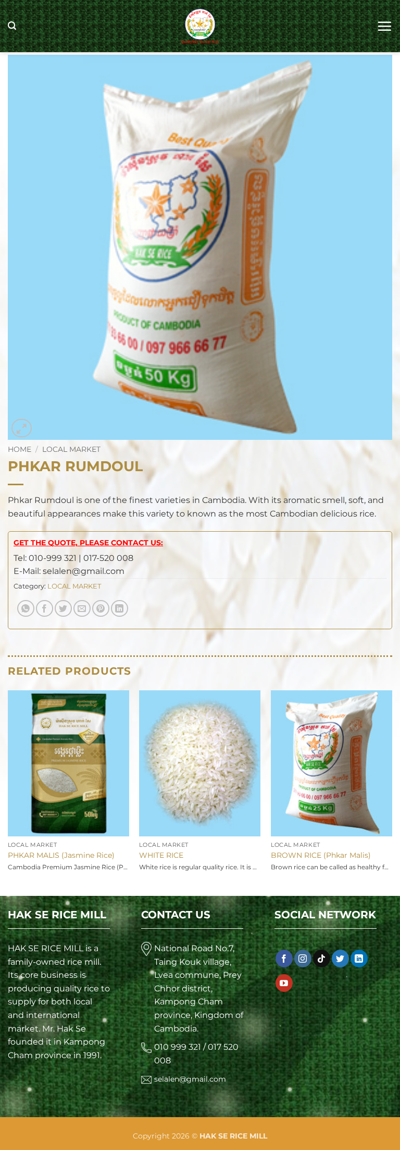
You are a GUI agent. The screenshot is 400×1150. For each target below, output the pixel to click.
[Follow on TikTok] (321, 958)
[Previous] (8, 790)
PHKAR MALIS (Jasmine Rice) (61, 855)
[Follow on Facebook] (284, 958)
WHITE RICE (161, 855)
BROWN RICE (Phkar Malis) (321, 855)
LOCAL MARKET (71, 449)
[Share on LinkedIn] (119, 608)
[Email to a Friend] (82, 608)
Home (19, 449)
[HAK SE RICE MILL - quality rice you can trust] (200, 26)
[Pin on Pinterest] (100, 608)
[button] (12, 26)
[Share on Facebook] (44, 608)
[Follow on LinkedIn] (359, 958)
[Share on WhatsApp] (25, 608)
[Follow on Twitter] (340, 958)
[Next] (391, 790)
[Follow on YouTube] (284, 983)
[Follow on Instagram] (302, 958)
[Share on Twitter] (63, 608)
